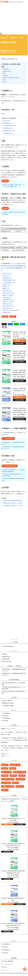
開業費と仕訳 (6, 288)
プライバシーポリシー (8, 964)
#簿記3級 (4, 654)
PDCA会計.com (4, 37)
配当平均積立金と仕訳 (8, 306)
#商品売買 (22, 775)
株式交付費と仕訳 (7, 291)
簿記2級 (22, 37)
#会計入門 (4, 765)
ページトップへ (14, 639)
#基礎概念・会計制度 (7, 786)
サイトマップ (5, 970)
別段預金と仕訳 (7, 284)
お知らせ (4, 967)
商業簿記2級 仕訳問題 (8, 703)
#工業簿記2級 (5, 659)
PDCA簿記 (4, 1)
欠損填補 (5, 75)
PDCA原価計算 (6, 718)
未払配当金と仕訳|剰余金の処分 (11, 310)
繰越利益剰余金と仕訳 (9, 130)
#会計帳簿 (13, 775)
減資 (4, 73)
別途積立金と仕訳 (7, 308)
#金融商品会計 (20, 779)
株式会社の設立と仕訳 (8, 293)
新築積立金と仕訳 (7, 304)
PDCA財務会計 (6, 713)
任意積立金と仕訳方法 (8, 301)
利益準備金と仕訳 (7, 128)
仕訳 (4, 80)
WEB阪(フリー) (19, 340)
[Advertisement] (14, 17)
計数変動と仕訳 (7, 312)
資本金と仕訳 (6, 120)
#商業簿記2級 (5, 656)
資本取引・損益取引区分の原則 (11, 77)
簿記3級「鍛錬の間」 (7, 700)
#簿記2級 (5, 316)
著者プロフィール (5, 756)
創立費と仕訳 (6, 286)
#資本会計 (12, 316)
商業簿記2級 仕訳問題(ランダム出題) (12, 503)
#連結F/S (15, 783)
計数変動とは (6, 69)
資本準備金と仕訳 (7, 123)
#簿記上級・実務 (6, 661)
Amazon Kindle (19, 343)
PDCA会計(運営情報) (7, 646)
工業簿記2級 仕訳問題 (8, 705)
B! (22, 324)
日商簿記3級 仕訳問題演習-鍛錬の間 (12, 500)
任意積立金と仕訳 (7, 133)
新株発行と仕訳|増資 (8, 295)
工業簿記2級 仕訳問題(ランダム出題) (12, 505)
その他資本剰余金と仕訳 (9, 125)
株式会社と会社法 (7, 273)
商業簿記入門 (14, 37)
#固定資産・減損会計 (7, 779)
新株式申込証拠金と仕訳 (9, 280)
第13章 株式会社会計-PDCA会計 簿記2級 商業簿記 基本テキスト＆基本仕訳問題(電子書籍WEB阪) (13, 266)
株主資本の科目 (7, 71)
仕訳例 (4, 82)
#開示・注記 (20, 786)
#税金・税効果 (6, 783)
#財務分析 (4, 775)
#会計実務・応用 (15, 765)
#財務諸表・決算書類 (19, 772)
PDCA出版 (5, 720)
